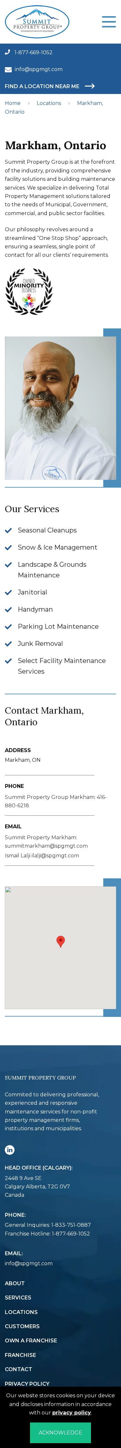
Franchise (20, 1355)
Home (13, 103)
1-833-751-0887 (71, 1225)
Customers (22, 1326)
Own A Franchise (31, 1341)
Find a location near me (43, 86)
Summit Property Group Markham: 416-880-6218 (56, 801)
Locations (49, 103)
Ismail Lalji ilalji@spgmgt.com (42, 856)
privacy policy (71, 1413)
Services (18, 1298)
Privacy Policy (27, 1384)
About (15, 1283)
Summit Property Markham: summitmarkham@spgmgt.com (46, 841)
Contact (18, 1369)
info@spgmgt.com (39, 69)
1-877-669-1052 (33, 52)
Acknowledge (60, 1433)
